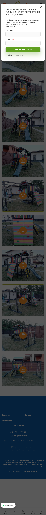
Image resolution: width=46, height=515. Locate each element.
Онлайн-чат (9, 505)
